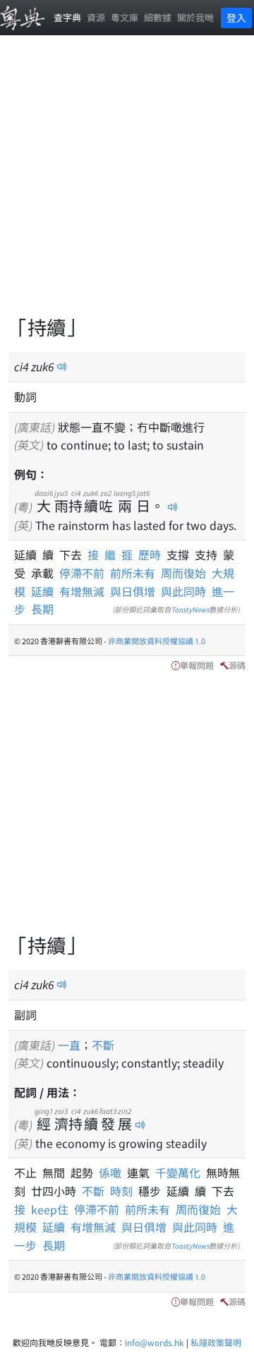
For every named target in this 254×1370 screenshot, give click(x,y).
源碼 (237, 665)
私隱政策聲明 (215, 1342)
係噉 (113, 1172)
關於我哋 (195, 17)
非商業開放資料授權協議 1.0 (156, 640)
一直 (69, 1044)
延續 (42, 591)
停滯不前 (81, 572)
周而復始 (183, 572)
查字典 (67, 17)
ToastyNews (190, 609)
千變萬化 (180, 1172)
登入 (236, 18)
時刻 (124, 1190)
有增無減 (81, 591)
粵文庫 (124, 17)
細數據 (157, 17)
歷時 (152, 554)
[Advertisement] (127, 183)
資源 (96, 17)
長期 (42, 608)
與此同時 (183, 591)
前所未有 (132, 572)
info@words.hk (154, 1342)
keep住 (52, 1209)
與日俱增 (132, 591)
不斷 (103, 1044)
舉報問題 (197, 665)
